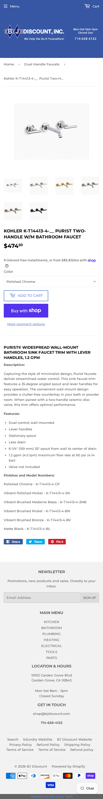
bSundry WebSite (37, 739)
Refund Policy (48, 745)
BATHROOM (51, 628)
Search (12, 739)
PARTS (51, 658)
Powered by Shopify (68, 766)
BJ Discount (37, 766)
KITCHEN (51, 622)
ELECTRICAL (51, 646)
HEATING (52, 640)
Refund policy (81, 750)
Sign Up (89, 598)
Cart (95, 6)
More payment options (26, 324)
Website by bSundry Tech (51, 797)
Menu (15, 6)
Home (9, 64)
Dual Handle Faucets (42, 64)
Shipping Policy (77, 745)
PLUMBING (51, 634)
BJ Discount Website (74, 739)
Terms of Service (20, 750)
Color (8, 271)
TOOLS (51, 652)
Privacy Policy (20, 745)
